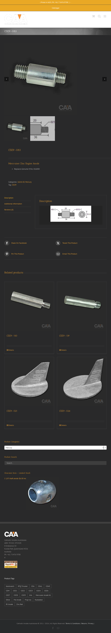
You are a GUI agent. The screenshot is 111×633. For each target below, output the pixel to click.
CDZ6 (46, 591)
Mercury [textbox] (55, 447)
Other (8, 600)
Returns (84, 623)
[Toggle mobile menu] (105, 16)
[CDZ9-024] (82, 381)
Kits (30, 595)
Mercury (28, 182)
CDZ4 (38, 591)
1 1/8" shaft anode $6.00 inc (15, 478)
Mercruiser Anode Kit (43, 595)
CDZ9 (14, 185)
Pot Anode (17, 600)
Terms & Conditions (73, 623)
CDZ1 (15, 591)
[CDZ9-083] (55, 79)
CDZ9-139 (64, 335)
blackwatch (10, 586)
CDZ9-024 (64, 411)
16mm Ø (20, 182)
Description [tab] (8, 198)
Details (11, 350)
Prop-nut (28, 600)
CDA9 (48, 586)
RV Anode (9, 604)
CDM (7, 591)
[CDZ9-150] (29, 306)
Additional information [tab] (13, 204)
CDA (32, 586)
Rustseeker (39, 600)
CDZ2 (23, 591)
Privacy (91, 623)
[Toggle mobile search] (99, 16)
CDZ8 (16, 595)
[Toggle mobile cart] (93, 16)
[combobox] (55, 448)
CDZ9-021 (12, 411)
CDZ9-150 (12, 335)
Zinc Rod (19, 604)
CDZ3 (31, 591)
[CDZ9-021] (29, 381)
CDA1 (40, 586)
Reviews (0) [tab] (8, 209)
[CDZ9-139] (82, 306)
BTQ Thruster (23, 586)
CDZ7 (8, 595)
